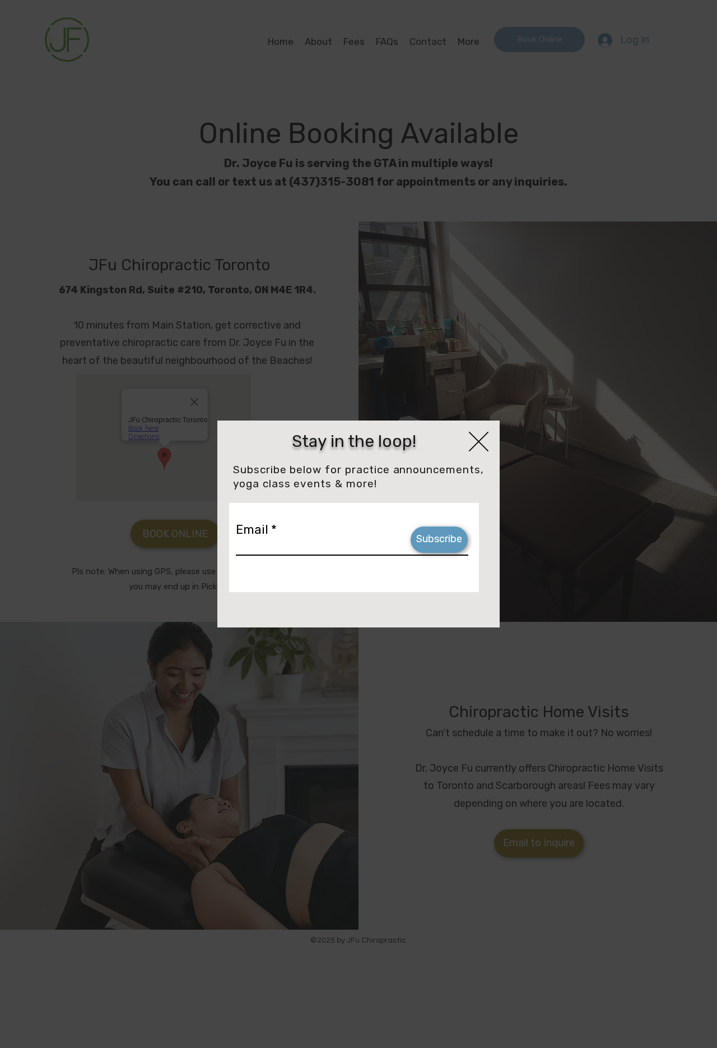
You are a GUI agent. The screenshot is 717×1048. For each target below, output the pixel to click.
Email (252, 530)
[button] (478, 441)
